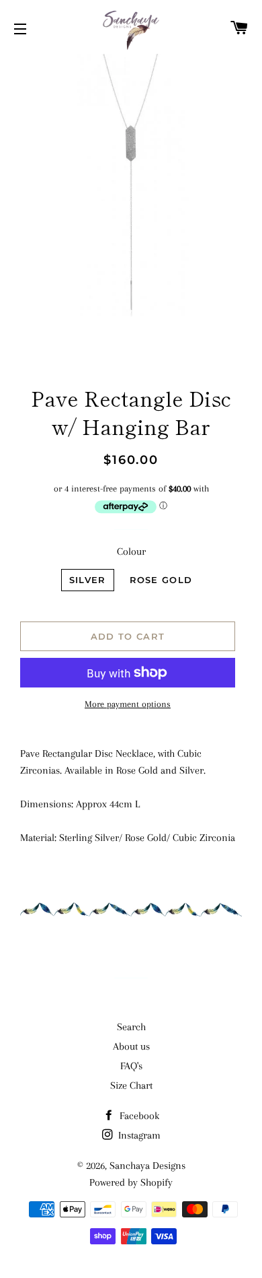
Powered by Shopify (131, 1182)
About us (131, 1046)
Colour (131, 551)
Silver (87, 579)
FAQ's (131, 1066)
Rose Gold (161, 579)
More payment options (128, 704)
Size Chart (131, 1085)
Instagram (138, 1135)
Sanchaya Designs (147, 1165)
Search (131, 1027)
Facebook (138, 1116)
